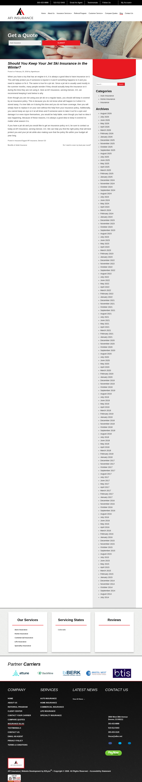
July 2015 (104, 557)
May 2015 (104, 564)
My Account (126, 3)
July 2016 (104, 517)
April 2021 (104, 327)
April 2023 (104, 247)
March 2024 (105, 210)
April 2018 (104, 447)
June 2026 (105, 120)
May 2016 (104, 524)
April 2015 (104, 567)
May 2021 (104, 324)
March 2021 (105, 330)
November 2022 (107, 264)
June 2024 (105, 200)
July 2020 (104, 357)
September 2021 (107, 310)
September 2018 (107, 430)
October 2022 (106, 267)
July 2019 (104, 397)
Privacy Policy (15, 741)
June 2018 (105, 440)
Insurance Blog (16, 724)
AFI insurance (32, 140)
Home (43, 13)
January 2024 (106, 217)
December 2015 (107, 541)
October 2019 (106, 387)
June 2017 (105, 480)
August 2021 (106, 314)
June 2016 (105, 520)
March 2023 (105, 250)
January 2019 (106, 417)
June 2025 (105, 160)
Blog (121, 13)
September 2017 (107, 470)
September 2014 (107, 591)
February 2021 (106, 334)
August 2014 (106, 594)
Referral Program (80, 13)
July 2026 (104, 117)
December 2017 (107, 460)
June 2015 (105, 561)
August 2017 (106, 474)
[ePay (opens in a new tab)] (113, 753)
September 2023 (107, 230)
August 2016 (106, 514)
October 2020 (106, 347)
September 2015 (107, 551)
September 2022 (107, 270)
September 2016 (107, 510)
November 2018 (107, 424)
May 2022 (104, 284)
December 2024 (107, 180)
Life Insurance (20, 642)
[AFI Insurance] (20, 13)
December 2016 (107, 500)
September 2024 (107, 190)
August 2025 (106, 153)
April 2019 (104, 407)
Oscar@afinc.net (115, 736)
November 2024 (107, 183)
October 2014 (106, 587)
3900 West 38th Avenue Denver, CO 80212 (118, 718)
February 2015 (106, 574)
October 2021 (106, 307)
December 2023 (107, 220)
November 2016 (107, 504)
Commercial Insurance (24, 638)
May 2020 (104, 364)
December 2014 (107, 581)
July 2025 (104, 157)
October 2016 (106, 507)
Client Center (15, 711)
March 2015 (105, 571)
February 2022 (106, 294)
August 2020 (106, 354)
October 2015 (106, 547)
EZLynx (47, 771)
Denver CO (42, 140)
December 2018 (107, 420)
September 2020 (107, 350)
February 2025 (106, 173)
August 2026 (106, 113)
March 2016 (105, 530)
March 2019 (105, 410)
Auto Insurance (107, 96)
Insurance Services (64, 13)
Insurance (18, 140)
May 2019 (104, 404)
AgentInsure (35, 71)
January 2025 (106, 177)
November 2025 (107, 143)
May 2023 (104, 243)
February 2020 (106, 374)
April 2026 (104, 127)
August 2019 (106, 394)
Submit (61, 43)
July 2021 (104, 317)
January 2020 (106, 377)
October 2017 (106, 467)
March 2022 (105, 290)
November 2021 (107, 304)
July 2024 (104, 197)
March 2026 (105, 130)
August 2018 (106, 434)
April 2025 (104, 167)
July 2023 (104, 237)
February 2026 (106, 133)
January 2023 (106, 257)
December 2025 (107, 140)
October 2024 (106, 187)
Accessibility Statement (100, 771)
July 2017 (104, 477)
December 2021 (107, 300)
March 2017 (105, 490)
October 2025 (106, 147)
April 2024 (104, 207)
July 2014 (104, 597)
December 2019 (107, 380)
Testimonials (92, 3)
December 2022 (107, 260)
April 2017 (104, 487)
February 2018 (106, 454)
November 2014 (107, 584)
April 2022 (104, 287)
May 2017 (104, 484)
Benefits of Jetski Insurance (17, 145)
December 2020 (107, 340)
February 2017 (106, 494)
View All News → (79, 699)
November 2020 (107, 344)
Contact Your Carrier (19, 715)
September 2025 (107, 150)
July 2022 (104, 277)
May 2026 (104, 123)
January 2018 (106, 457)
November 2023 (107, 223)
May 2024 (104, 203)
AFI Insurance (14, 771)
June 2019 (105, 400)
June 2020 (105, 360)
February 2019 (106, 414)
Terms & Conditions (18, 745)
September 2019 (107, 390)
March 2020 (105, 370)
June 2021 (105, 320)
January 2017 (106, 497)
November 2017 (107, 464)
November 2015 (107, 544)
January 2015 (106, 577)
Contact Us (129, 13)
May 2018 (104, 444)
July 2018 (104, 437)
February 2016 (106, 534)
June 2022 (105, 280)
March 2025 (105, 170)
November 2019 (107, 384)
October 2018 (106, 427)
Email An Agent (75, 3)
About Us (51, 13)
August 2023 (106, 233)
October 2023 (106, 227)
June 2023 (105, 240)
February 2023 (106, 254)
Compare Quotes (111, 13)
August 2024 (106, 193)
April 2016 (104, 527)
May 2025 (104, 163)
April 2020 (104, 367)
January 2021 (106, 337)
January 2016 (106, 537)
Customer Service (95, 13)
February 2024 (106, 213)
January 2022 (106, 297)
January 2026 (106, 137)
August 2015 (106, 554)
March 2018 (105, 450)
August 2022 (106, 274)
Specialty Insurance (23, 646)
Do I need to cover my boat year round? (77, 145)
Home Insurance (107, 99)
